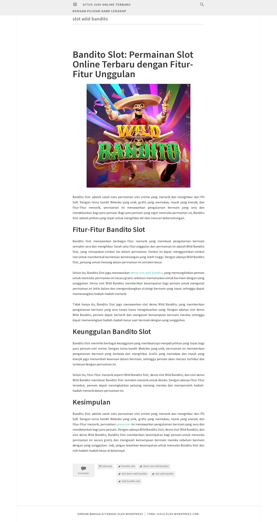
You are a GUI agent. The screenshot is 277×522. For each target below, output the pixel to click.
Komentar (83, 473)
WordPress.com (186, 514)
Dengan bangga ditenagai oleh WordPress (110, 514)
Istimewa (107, 466)
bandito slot (128, 466)
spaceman (123, 424)
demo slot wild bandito (147, 273)
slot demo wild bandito (134, 473)
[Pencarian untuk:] (201, 4)
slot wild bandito (164, 473)
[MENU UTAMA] (75, 4)
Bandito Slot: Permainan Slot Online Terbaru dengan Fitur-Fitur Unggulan (133, 64)
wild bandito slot (131, 481)
